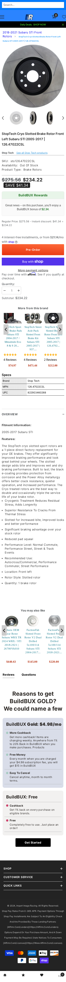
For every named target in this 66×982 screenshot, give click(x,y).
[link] (5, 975)
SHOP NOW (39, 24)
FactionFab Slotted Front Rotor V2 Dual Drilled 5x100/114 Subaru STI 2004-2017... (33, 641)
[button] (2, 118)
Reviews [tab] (8, 674)
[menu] (2, 17)
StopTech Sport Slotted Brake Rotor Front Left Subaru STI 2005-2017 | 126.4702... (53, 336)
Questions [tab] (29, 674)
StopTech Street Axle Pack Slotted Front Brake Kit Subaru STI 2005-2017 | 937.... (33, 338)
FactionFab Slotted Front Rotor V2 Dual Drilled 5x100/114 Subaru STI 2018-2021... (54, 641)
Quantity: (8, 284)
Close (63, 24)
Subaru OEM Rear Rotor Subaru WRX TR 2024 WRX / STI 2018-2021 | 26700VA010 (11, 639)
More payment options (33, 270)
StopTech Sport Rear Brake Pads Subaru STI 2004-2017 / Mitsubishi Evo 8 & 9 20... (13, 336)
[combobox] (33, 5)
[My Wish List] (64, 17)
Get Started (33, 842)
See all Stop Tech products (32, 152)
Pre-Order (33, 249)
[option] (33, 76)
